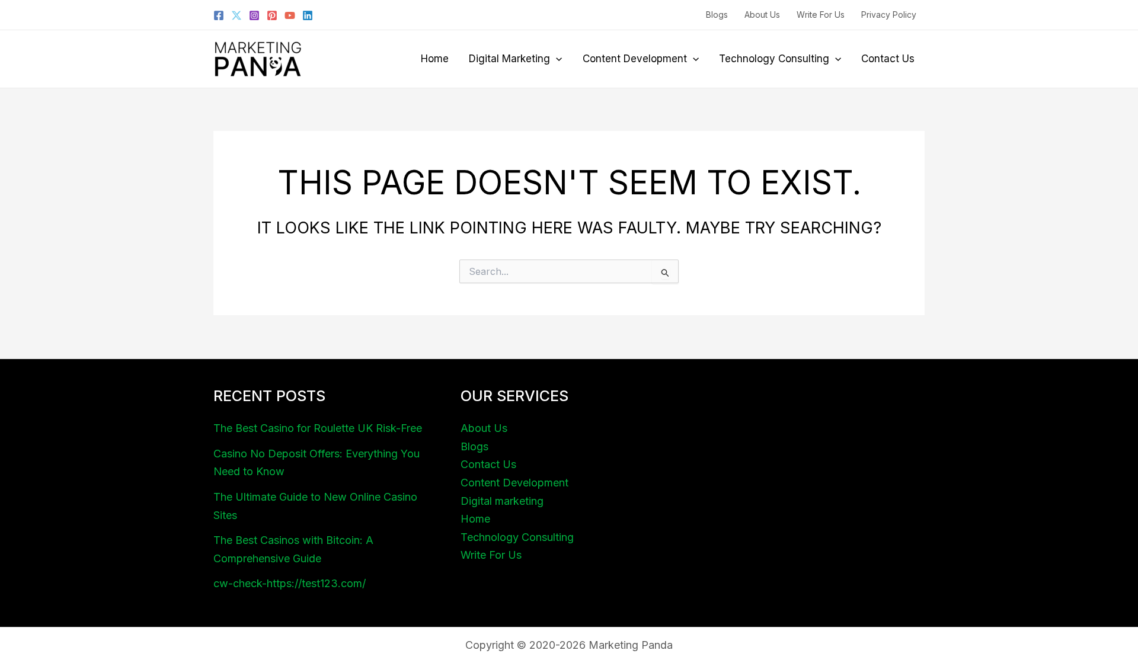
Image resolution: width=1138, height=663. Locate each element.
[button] (556, 59)
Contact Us (888, 59)
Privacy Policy (888, 14)
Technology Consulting (774, 59)
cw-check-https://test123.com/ (289, 583)
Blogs (717, 14)
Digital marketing (509, 59)
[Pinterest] (272, 15)
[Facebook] (218, 15)
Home (435, 59)
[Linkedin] (307, 15)
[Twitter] (236, 15)
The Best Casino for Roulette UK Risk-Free (317, 428)
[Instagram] (254, 15)
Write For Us (821, 14)
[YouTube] (289, 15)
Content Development (635, 59)
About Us (762, 14)
